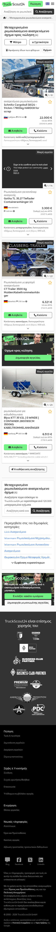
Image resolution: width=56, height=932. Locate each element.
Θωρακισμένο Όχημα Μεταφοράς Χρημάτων (28, 557)
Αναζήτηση (45, 11)
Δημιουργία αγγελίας (28, 357)
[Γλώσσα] (47, 4)
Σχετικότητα (41, 42)
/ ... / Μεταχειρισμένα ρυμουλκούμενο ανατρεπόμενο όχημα (30, 17)
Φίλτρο (16, 42)
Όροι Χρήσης (41, 923)
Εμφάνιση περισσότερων (29, 562)
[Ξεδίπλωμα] (28, 144)
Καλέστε (42, 130)
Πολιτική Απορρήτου (21, 923)
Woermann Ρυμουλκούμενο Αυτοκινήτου (26, 544)
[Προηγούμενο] (5, 78)
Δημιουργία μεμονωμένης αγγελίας (28, 602)
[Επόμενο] (51, 78)
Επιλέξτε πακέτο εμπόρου (28, 596)
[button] (52, 4)
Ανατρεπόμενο (12, 550)
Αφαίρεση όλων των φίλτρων (24, 50)
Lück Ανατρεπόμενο (15, 531)
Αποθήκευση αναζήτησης (29, 469)
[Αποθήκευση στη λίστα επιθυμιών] (50, 102)
